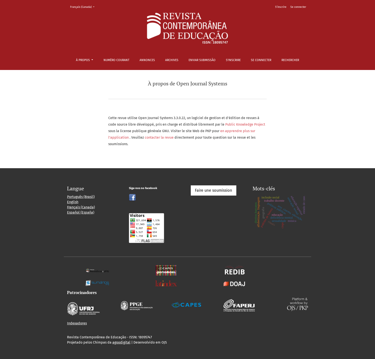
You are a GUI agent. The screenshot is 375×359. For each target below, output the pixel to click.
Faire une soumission (213, 190)
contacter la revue (159, 137)
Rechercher (290, 60)
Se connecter (261, 60)
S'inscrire (233, 60)
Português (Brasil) (81, 197)
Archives (171, 60)
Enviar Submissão (202, 60)
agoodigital (121, 342)
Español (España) (80, 212)
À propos (83, 60)
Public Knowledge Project (245, 124)
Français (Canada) (83, 6)
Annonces (147, 60)
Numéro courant (116, 60)
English (72, 202)
